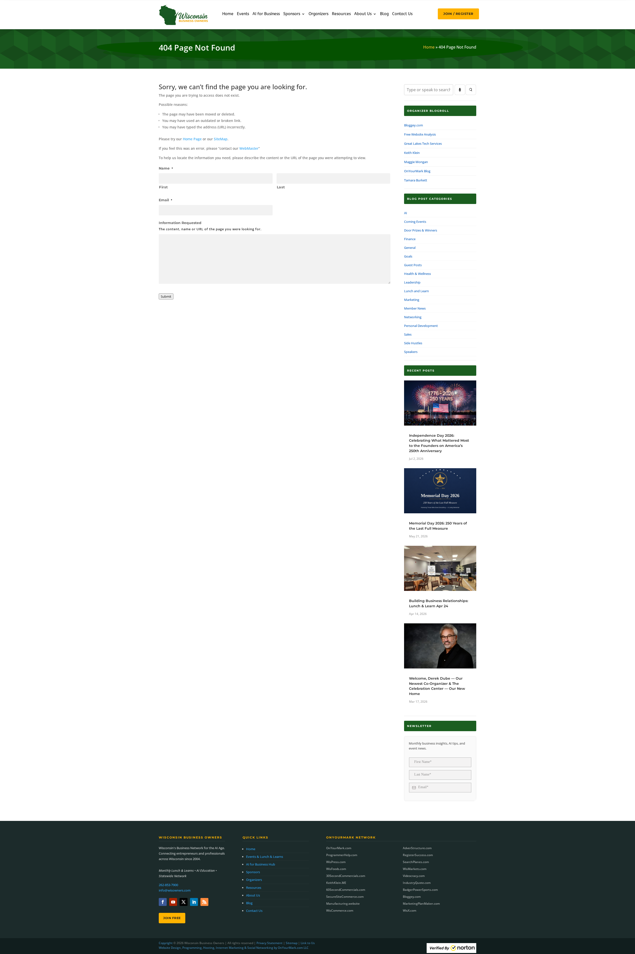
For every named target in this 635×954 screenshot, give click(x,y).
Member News (415, 308)
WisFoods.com (336, 869)
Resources (341, 14)
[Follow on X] (184, 902)
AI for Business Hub (260, 864)
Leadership (412, 282)
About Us (363, 14)
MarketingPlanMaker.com (421, 903)
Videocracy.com (414, 876)
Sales (408, 334)
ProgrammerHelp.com (341, 855)
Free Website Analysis (420, 134)
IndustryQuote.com (417, 883)
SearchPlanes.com (416, 862)
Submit (166, 296)
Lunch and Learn (416, 291)
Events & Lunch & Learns (264, 856)
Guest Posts (413, 265)
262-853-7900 (168, 885)
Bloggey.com (413, 125)
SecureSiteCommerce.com (345, 897)
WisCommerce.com (339, 910)
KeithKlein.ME (336, 883)
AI (405, 213)
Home (227, 14)
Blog (384, 14)
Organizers (318, 14)
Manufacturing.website (343, 903)
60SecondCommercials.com (345, 890)
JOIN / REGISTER (458, 14)
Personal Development (421, 325)
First (163, 187)
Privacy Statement (269, 943)
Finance (409, 239)
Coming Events (415, 221)
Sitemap (291, 943)
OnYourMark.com (338, 848)
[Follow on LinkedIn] (194, 902)
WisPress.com (336, 862)
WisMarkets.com (414, 869)
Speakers (410, 351)
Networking (412, 317)
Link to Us (308, 943)
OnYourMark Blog (417, 171)
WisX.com (409, 910)
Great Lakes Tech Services (423, 143)
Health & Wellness (417, 273)
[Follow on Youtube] (173, 902)
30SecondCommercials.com (345, 876)
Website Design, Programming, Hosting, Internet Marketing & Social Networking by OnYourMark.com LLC (234, 948)
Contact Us (402, 14)
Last (281, 187)
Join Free (172, 918)
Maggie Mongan (416, 162)
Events (243, 14)
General (409, 247)
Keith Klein (412, 152)
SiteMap (220, 139)
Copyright (166, 943)
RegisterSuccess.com (418, 855)
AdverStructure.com (417, 848)
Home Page (192, 139)
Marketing (411, 299)
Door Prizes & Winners (420, 230)
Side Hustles (413, 343)
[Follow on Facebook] (163, 902)
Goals (408, 256)
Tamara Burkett (415, 180)
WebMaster (248, 148)
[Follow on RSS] (204, 902)
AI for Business (266, 14)
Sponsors (291, 14)
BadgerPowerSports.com (420, 890)
